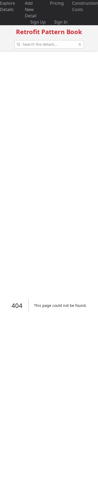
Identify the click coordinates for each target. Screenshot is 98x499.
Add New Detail (30, 9)
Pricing (57, 3)
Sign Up (38, 22)
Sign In (61, 22)
